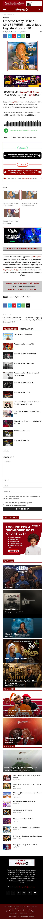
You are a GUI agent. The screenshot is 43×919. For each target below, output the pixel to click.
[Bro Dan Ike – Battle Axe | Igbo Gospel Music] (7, 838)
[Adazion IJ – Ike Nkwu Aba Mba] (7, 821)
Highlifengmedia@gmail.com (14, 270)
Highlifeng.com (35, 257)
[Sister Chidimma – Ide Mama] (22, 651)
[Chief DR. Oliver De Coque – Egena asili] (8, 413)
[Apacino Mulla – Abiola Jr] (8, 384)
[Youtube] (35, 893)
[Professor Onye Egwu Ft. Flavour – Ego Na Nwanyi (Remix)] (8, 404)
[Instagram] (13, 893)
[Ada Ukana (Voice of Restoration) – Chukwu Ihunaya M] (7, 795)
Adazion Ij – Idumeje (12, 634)
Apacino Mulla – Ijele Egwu (24, 363)
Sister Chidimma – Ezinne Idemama (24, 801)
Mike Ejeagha (13, 913)
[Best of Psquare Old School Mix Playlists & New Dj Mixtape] (22, 705)
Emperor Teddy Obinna (29, 92)
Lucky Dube (21, 911)
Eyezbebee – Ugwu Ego (23, 334)
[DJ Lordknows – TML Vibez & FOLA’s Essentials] (22, 731)
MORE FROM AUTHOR (26, 329)
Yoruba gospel (23, 913)
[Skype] (19, 893)
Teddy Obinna (14, 102)
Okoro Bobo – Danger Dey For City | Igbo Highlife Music (32, 319)
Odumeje (16, 907)
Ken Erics (17, 909)
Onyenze (11, 909)
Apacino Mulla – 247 (22, 431)
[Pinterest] (14, 36)
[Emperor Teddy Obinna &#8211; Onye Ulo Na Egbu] (30, 195)
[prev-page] (4, 450)
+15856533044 (16, 286)
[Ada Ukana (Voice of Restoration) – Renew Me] (7, 786)
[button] (4, 9)
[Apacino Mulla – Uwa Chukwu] (8, 355)
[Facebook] (5, 36)
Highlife (31, 95)
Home (4, 14)
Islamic (31, 913)
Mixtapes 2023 (9, 689)
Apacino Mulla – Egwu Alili (24, 344)
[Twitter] (10, 36)
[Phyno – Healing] (22, 602)
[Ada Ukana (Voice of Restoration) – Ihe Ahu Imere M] (7, 778)
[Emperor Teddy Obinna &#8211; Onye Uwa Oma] (11, 195)
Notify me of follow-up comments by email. (18, 502)
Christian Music (9, 746)
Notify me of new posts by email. (15, 505)
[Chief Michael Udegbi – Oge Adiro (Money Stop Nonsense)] (22, 675)
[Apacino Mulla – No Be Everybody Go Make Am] (8, 375)
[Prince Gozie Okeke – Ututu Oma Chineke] (7, 829)
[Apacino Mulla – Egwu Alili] (8, 346)
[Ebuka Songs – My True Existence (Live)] (22, 761)
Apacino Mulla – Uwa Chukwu (25, 354)
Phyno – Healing (11, 609)
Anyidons (30, 909)
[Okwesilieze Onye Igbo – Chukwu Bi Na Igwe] (8, 423)
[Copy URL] (28, 36)
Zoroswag (34, 907)
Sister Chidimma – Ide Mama (16, 658)
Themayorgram (9, 587)
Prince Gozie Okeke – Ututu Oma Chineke (26, 827)
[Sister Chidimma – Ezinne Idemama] (7, 804)
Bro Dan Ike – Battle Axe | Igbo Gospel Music (27, 836)
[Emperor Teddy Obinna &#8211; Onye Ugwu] (11, 213)
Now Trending (8, 561)
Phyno (28, 907)
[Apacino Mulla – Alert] (8, 442)
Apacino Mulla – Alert (22, 440)
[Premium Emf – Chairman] (22, 577)
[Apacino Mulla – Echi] (8, 394)
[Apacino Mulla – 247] (8, 433)
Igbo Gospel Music (11, 911)
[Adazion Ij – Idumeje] (22, 626)
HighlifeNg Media (9, 32)
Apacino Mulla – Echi (22, 392)
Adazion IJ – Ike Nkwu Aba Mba (23, 819)
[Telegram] (19, 36)
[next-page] (7, 450)
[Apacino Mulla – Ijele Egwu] (8, 365)
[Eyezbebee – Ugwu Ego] (8, 336)
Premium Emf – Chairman (15, 585)
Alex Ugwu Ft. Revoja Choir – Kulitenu (25, 845)
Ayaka (24, 909)
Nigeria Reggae (31, 911)
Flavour (23, 907)
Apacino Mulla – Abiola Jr (23, 383)
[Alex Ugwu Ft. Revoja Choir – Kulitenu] (7, 847)
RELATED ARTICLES (10, 329)
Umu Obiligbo (8, 907)
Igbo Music (11, 14)
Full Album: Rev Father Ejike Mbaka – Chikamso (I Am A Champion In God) (12, 320)
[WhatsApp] (23, 36)
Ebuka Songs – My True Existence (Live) (20, 768)
